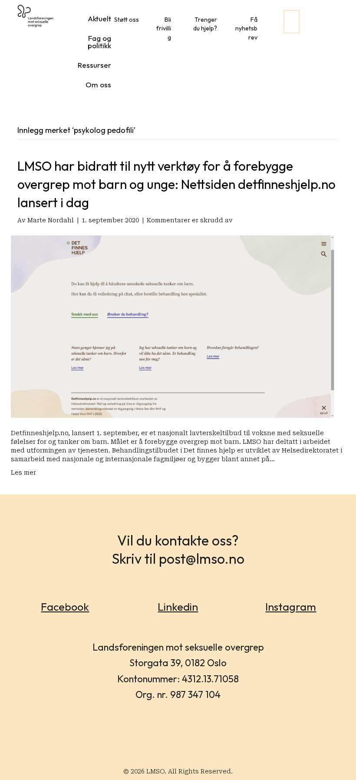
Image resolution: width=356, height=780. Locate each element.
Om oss (98, 84)
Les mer (23, 472)
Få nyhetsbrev (246, 28)
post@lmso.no (201, 558)
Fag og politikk (99, 41)
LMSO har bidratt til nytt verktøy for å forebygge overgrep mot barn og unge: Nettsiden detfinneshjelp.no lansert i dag (176, 184)
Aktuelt (99, 18)
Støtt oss (126, 19)
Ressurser (94, 64)
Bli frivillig (163, 28)
